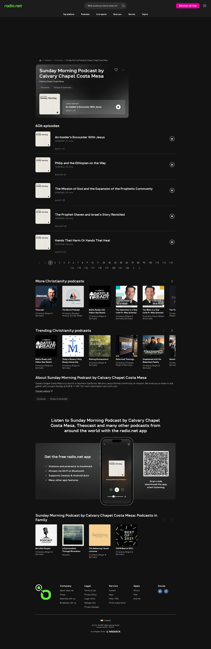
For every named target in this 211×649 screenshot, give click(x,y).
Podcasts (85, 14)
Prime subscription (117, 603)
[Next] (172, 280)
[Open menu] (204, 5)
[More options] (123, 70)
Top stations (68, 14)
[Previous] (163, 280)
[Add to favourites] (116, 69)
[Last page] (139, 268)
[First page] (39, 263)
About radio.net (67, 591)
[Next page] (133, 268)
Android (136, 599)
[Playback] (118, 107)
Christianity (45, 88)
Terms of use (90, 591)
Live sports (101, 14)
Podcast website (42, 391)
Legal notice (89, 599)
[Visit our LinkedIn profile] (160, 591)
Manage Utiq (90, 603)
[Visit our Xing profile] (166, 591)
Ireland (107, 621)
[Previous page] (45, 263)
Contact (112, 591)
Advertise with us (67, 599)
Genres (131, 14)
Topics (145, 14)
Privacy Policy (90, 595)
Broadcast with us (68, 603)
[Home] (40, 60)
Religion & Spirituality (62, 88)
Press (62, 595)
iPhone (136, 591)
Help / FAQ (113, 599)
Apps (111, 595)
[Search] (123, 5)
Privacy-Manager (91, 607)
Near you (117, 14)
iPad (135, 595)
